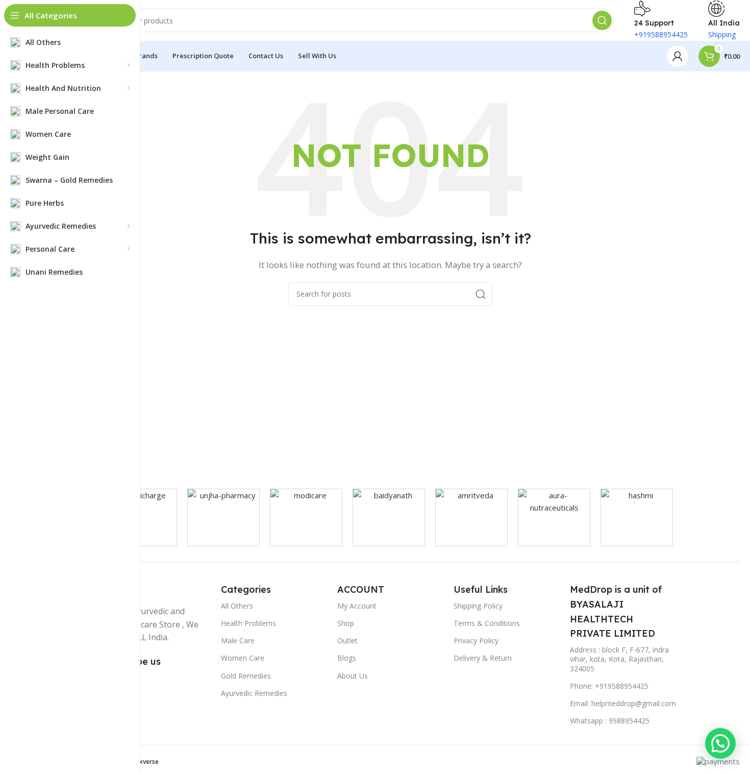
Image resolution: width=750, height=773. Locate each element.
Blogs (346, 658)
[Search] (602, 20)
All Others (237, 606)
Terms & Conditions (487, 623)
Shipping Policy (478, 606)
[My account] (677, 56)
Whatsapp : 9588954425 (609, 721)
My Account (357, 606)
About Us (352, 676)
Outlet (347, 640)
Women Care (242, 658)
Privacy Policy (476, 640)
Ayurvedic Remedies (254, 693)
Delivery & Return (483, 658)
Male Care (238, 640)
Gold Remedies (246, 676)
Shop (345, 623)
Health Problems (248, 623)
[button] (720, 743)
